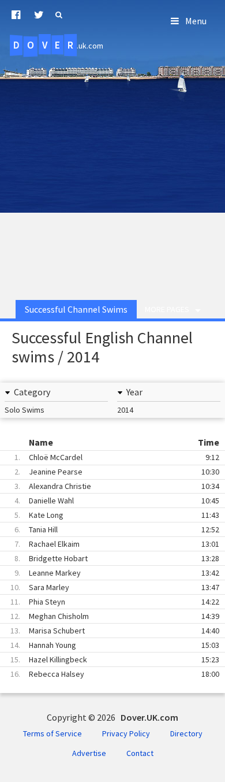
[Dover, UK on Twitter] (39, 15)
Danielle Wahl (116, 500)
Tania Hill (116, 529)
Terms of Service (52, 733)
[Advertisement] (112, 169)
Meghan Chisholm (114, 616)
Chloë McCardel (116, 457)
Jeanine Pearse (116, 471)
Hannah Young (114, 645)
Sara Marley (114, 587)
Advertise (89, 753)
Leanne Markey (116, 573)
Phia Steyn (114, 601)
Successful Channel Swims (76, 309)
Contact (139, 753)
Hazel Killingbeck (114, 659)
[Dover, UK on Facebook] (16, 15)
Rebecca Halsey (114, 674)
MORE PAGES (167, 309)
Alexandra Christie (116, 486)
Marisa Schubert (114, 630)
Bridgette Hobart (116, 558)
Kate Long (116, 515)
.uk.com (58, 45)
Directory (186, 733)
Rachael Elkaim (116, 544)
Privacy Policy (126, 733)
